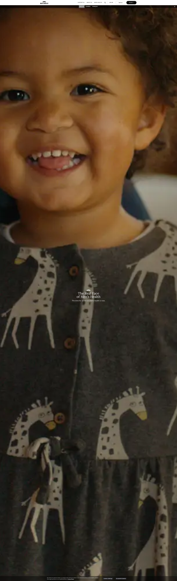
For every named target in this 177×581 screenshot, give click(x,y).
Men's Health (98, 2)
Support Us (81, 2)
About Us (89, 2)
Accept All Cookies (121, 578)
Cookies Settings (108, 578)
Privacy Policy (71, 579)
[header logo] (44, 2)
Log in (111, 2)
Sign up (120, 2)
